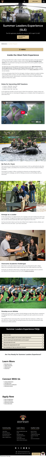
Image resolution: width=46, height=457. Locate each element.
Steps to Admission (34, 69)
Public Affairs (5, 431)
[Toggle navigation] (43, 1)
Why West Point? (8, 364)
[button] (16, 448)
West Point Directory (6, 432)
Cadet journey (7, 367)
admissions (4, 44)
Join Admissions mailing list (10, 384)
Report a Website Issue (7, 437)
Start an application (8, 399)
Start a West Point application (21, 37)
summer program (13, 44)
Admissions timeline (8, 402)
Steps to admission (8, 400)
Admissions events (8, 386)
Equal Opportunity (20, 434)
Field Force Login (34, 432)
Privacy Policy (19, 437)
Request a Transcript (34, 435)
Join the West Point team (7, 434)
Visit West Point (7, 383)
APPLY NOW (35, 1)
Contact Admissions (8, 381)
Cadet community (8, 365)
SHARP (18, 432)
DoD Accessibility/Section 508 (22, 431)
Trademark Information (21, 435)
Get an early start (8, 403)
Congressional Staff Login (35, 434)
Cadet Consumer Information (22, 440)
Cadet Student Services (21, 438)
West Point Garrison (6, 435)
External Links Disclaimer (35, 438)
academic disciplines (29, 271)
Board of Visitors (34, 431)
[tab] (23, 335)
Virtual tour (7, 368)
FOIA (32, 437)
